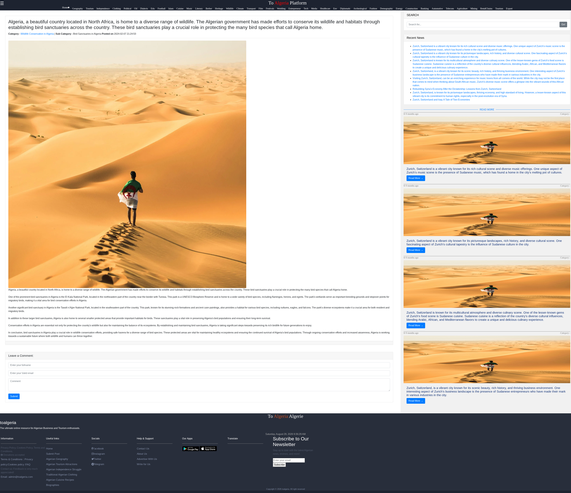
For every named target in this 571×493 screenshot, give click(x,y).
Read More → (415, 178)
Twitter (97, 458)
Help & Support (145, 438)
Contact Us (143, 448)
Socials (95, 438)
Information (7, 438)
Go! (563, 24)
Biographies (52, 484)
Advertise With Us (147, 458)
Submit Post (53, 453)
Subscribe (279, 464)
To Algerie (285, 416)
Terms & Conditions (12, 459)
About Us (142, 453)
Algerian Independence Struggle (63, 469)
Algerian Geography (57, 458)
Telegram (99, 464)
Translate (233, 438)
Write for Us (143, 464)
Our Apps (187, 438)
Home (49, 448)
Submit (14, 396)
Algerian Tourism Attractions (61, 464)
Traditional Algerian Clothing (61, 474)
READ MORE (487, 109)
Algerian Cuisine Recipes (60, 479)
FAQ (27, 464)
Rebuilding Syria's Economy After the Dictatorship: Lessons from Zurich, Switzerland (457, 89)
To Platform (287, 2)
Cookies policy (16, 464)
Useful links (52, 438)
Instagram (99, 453)
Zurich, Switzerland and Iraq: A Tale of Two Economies (441, 99)
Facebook (98, 448)
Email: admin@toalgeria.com (17, 476)
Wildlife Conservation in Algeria (37, 34)
